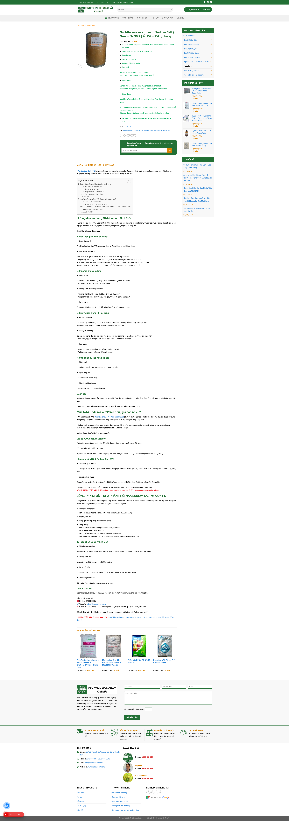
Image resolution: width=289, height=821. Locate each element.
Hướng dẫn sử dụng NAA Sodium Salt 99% (95, 184)
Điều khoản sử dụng (119, 793)
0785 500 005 (147, 778)
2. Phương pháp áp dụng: (91, 189)
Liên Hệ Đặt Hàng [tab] (106, 165)
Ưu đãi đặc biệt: (88, 212)
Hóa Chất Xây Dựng (191, 53)
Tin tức (154, 18)
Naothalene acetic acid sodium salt (158, 130)
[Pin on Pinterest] (130, 135)
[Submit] (171, 10)
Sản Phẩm (81, 801)
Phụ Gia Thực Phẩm (191, 71)
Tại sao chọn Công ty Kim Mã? (93, 209)
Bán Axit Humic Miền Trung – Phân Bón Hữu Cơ (196, 209)
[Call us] (156, 792)
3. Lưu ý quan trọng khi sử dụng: (93, 191)
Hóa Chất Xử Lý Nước (191, 57)
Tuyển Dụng (81, 806)
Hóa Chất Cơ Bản (190, 40)
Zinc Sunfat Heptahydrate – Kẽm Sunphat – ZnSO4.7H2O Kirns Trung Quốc (88, 663)
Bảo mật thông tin (118, 797)
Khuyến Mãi (168, 18)
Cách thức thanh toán (120, 801)
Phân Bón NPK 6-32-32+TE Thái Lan (139, 661)
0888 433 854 (102, 2)
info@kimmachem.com (94, 763)
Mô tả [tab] (80, 165)
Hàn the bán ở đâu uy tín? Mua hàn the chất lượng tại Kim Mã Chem (196, 199)
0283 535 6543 (104, 759)
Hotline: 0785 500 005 (85, 2)
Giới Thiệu (142, 18)
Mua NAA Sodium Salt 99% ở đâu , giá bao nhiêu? (98, 199)
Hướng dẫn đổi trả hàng (121, 806)
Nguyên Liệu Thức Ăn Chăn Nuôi (196, 62)
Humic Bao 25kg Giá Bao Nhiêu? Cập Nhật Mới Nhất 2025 (197, 189)
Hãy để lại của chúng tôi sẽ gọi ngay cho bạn (150, 144)
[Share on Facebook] (122, 135)
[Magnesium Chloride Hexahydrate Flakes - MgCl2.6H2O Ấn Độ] (114, 646)
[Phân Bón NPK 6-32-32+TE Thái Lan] (139, 646)
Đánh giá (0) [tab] (90, 165)
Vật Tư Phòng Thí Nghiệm (193, 75)
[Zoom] (80, 66)
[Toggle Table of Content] (128, 181)
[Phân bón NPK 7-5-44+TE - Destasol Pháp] (165, 646)
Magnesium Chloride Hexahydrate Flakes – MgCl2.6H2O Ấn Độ (111, 662)
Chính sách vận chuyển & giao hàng (125, 810)
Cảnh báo (86, 196)
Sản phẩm (127, 18)
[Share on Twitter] (126, 135)
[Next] (176, 655)
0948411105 (91, 759)
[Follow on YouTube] (211, 2)
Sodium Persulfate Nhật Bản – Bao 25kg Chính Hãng (197, 166)
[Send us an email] (152, 792)
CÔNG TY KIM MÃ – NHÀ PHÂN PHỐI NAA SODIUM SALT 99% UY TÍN (105, 207)
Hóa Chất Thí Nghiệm (191, 44)
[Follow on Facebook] (204, 2)
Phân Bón (91, 25)
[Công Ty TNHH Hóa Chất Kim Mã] (95, 9)
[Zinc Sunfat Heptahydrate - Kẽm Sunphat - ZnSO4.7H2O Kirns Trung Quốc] (88, 646)
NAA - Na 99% (127, 130)
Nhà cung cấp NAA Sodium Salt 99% (95, 204)
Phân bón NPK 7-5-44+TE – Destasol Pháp (164, 661)
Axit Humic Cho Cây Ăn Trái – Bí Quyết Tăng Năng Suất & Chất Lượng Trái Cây (197, 178)
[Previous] (77, 655)
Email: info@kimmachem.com (122, 2)
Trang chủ (113, 18)
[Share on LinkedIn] (134, 135)
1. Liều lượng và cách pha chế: (93, 187)
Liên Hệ (180, 18)
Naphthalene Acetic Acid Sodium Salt (109, 417)
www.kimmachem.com (96, 767)
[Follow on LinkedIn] (208, 2)
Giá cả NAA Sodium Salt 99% (92, 202)
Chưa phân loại (189, 36)
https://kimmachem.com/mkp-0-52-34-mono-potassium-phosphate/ (132, 490)
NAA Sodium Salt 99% (140, 130)
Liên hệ (195, 99)
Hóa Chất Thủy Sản (190, 49)
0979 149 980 (147, 768)
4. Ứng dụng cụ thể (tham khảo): (93, 194)
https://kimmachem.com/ (96, 604)
